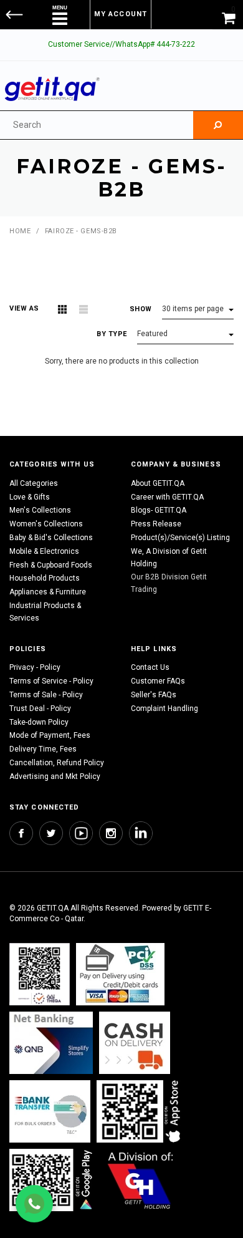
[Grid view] (62, 309)
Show (141, 309)
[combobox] (96, 125)
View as (24, 308)
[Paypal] (39, 974)
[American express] (134, 1043)
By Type (112, 334)
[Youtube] (81, 833)
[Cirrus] (140, 1180)
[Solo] (52, 1180)
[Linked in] (141, 833)
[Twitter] (51, 833)
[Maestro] (141, 1111)
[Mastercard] (51, 1043)
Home (20, 231)
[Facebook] (21, 833)
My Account (120, 14)
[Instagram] (111, 833)
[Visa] (120, 974)
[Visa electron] (49, 1111)
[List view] (83, 309)
